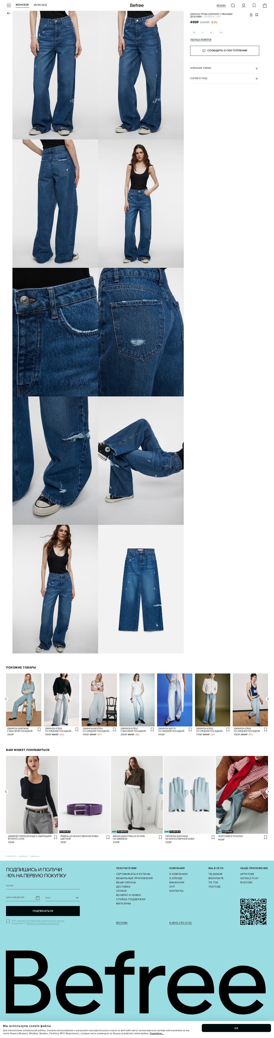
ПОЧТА (10, 886)
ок (236, 1028)
